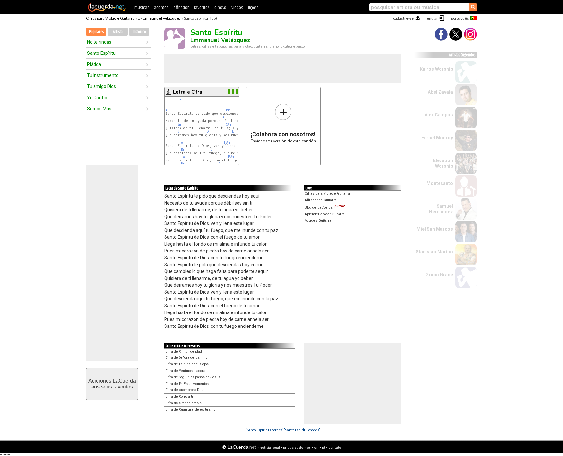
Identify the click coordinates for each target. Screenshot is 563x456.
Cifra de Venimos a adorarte (187, 371)
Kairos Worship (436, 69)
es (309, 447)
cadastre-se (403, 18)
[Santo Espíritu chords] (302, 430)
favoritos (201, 8)
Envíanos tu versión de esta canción (283, 123)
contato (334, 447)
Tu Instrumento (103, 75)
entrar (432, 18)
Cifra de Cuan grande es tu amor (191, 409)
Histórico (139, 32)
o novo (220, 8)
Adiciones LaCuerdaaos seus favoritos (112, 383)
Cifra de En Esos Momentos (187, 384)
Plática (94, 64)
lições (253, 8)
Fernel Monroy (437, 137)
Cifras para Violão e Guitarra (110, 18)
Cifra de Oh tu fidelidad (183, 351)
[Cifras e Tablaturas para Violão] (107, 10)
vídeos (237, 8)
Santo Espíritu (101, 53)
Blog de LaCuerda (325, 207)
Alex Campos (439, 114)
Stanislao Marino (434, 251)
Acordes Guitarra (318, 221)
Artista (118, 32)
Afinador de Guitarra (321, 200)
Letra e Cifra (187, 92)
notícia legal (270, 447)
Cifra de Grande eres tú (184, 403)
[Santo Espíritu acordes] (264, 430)
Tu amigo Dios (101, 86)
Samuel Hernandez (441, 209)
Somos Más (99, 108)
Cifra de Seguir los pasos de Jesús (192, 377)
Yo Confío (97, 97)
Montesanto (439, 183)
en (316, 447)
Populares (96, 32)
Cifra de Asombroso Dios (184, 390)
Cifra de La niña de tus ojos (187, 364)
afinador (181, 8)
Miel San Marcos (434, 229)
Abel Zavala (440, 92)
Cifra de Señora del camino (186, 358)
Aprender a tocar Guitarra (325, 214)
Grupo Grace (439, 274)
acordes (161, 8)
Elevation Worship (443, 163)
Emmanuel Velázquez (162, 18)
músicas (141, 8)
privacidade (293, 447)
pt (323, 447)
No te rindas (99, 42)
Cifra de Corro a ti (179, 396)
